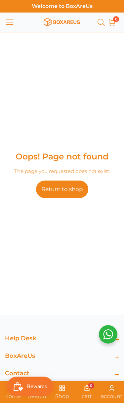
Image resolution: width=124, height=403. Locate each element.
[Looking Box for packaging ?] (102, 22)
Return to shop (62, 189)
